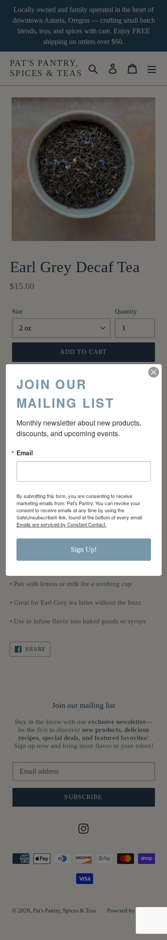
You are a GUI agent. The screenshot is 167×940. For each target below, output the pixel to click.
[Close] (153, 372)
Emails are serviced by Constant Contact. (61, 524)
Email (24, 453)
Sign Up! (84, 549)
